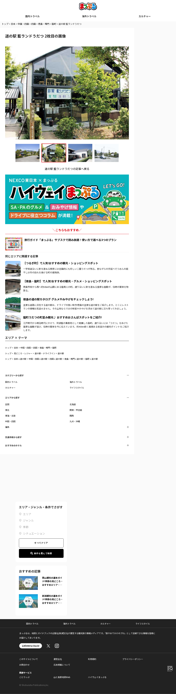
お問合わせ (24, 664)
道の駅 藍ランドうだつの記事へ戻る (67, 169)
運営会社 (58, 659)
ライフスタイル (77, 387)
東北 (7, 409)
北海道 (73, 404)
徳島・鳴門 (43, 23)
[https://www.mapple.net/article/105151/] (13, 317)
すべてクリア (41, 543)
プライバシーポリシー (132, 659)
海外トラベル (89, 16)
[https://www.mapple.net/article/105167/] (13, 281)
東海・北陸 (10, 415)
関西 (72, 415)
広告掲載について (62, 664)
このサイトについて (28, 659)
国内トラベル (32, 16)
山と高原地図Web (62, 677)
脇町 (54, 23)
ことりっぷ (24, 677)
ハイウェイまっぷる (97, 677)
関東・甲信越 (76, 409)
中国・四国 (23, 23)
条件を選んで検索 (43, 553)
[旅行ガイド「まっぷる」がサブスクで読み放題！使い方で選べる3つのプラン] (13, 244)
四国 (33, 23)
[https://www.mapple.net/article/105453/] (13, 299)
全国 (7, 404)
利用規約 (92, 659)
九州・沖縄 (75, 421)
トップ (5, 23)
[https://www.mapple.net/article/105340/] (13, 263)
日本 (13, 23)
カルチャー (145, 16)
